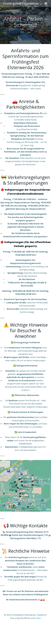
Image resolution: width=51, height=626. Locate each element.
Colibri (38, 618)
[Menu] (46, 3)
